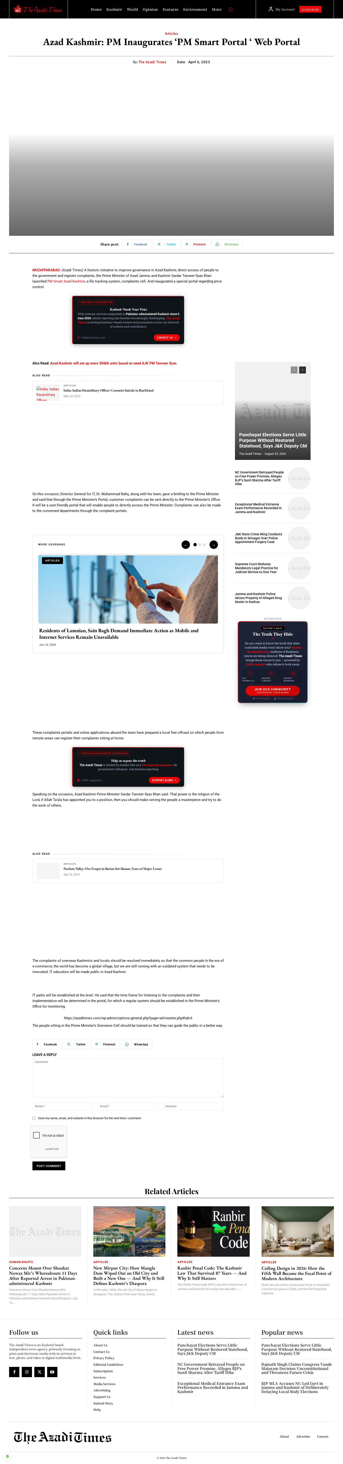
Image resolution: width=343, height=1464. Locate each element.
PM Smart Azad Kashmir (66, 281)
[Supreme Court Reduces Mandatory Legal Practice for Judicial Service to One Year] (299, 568)
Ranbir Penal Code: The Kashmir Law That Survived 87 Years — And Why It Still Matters (212, 1273)
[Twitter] (39, 1372)
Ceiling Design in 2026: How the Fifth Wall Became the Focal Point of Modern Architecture (297, 1273)
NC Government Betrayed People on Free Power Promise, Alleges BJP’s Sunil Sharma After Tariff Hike (259, 478)
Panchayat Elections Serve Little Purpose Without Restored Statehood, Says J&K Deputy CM (273, 440)
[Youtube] (52, 1372)
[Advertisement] (128, 445)
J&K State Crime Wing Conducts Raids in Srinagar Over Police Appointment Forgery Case (258, 538)
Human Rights (21, 1261)
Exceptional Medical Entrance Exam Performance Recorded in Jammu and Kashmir (258, 508)
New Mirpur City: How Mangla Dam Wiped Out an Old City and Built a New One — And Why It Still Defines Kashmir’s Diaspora (128, 1275)
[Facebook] (14, 1372)
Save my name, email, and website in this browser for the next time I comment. (89, 1118)
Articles (171, 34)
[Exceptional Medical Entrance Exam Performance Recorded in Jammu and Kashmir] (299, 508)
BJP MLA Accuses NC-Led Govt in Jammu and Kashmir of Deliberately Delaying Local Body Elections (295, 1387)
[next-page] (302, 370)
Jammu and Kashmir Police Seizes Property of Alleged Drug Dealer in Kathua (258, 598)
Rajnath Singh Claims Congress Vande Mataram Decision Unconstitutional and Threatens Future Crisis (296, 1368)
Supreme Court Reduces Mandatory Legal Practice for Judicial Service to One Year (256, 568)
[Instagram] (27, 1372)
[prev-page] (294, 370)
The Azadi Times (152, 62)
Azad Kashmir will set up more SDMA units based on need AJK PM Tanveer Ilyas (113, 363)
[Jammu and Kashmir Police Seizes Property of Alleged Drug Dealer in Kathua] (299, 598)
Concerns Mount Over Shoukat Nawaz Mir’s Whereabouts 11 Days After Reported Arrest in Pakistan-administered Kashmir (43, 1275)
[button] (230, 9)
